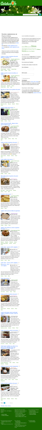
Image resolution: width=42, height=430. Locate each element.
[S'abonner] (10, 59)
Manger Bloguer (18, 421)
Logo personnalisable (32, 414)
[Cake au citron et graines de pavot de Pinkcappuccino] (5, 298)
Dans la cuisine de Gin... (15, 92)
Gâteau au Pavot (35, 49)
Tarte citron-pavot (5, 278)
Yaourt (13, 379)
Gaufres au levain (4, 327)
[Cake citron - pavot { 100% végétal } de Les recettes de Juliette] (5, 251)
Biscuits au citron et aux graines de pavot (10, 89)
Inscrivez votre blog (32, 410)
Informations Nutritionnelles (21, 422)
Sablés (2, 120)
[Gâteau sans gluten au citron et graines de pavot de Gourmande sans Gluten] (5, 233)
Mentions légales (4, 414)
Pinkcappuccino (14, 178)
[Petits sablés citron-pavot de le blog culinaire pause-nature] (5, 163)
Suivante (11, 402)
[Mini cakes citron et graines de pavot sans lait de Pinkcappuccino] (5, 181)
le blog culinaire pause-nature (14, 161)
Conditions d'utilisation (5, 415)
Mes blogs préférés (11, 14)
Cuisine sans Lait (9, 190)
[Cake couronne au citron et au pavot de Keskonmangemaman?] (5, 334)
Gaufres (9, 327)
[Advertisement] (21, 24)
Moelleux (8, 85)
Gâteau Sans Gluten (4, 243)
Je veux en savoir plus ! (19, 413)
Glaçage (6, 363)
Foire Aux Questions (32, 413)
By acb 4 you (13, 367)
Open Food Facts (18, 425)
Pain (16, 138)
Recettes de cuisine (5, 421)
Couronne (2, 343)
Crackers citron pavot (6, 194)
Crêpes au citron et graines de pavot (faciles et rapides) (9, 57)
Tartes (14, 291)
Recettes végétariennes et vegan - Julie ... (15, 59)
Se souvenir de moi (26, 78)
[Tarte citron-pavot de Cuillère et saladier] (5, 282)
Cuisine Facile (13, 69)
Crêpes (6, 70)
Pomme (30, 51)
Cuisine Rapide (3, 69)
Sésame (32, 51)
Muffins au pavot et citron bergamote (9, 366)
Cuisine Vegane (24, 49)
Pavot (9, 70)
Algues (2, 138)
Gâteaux (2, 242)
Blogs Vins (3, 424)
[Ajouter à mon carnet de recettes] (10, 57)
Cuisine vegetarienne (4, 362)
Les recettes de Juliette (15, 248)
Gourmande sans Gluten (15, 230)
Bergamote (3, 380)
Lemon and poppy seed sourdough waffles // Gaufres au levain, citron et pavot (9, 313)
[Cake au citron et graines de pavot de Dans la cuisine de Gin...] (5, 146)
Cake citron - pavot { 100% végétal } (9, 247)
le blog (17, 416)
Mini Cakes (3, 190)
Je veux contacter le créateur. (20, 415)
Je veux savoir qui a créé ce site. (21, 414)
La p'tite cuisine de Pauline (14, 385)
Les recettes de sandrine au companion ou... (15, 350)
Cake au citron (3, 85)
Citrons (2, 70)
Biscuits (9, 103)
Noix (1, 139)
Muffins (2, 379)
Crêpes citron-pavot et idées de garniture (10, 210)
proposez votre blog (37, 92)
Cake (11, 87)
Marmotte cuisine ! (14, 213)
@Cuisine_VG (20, 416)
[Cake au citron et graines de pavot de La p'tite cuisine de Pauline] (5, 387)
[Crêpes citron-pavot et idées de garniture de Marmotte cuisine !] (5, 216)
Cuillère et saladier (14, 109)
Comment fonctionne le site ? (34, 412)
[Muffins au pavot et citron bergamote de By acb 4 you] (5, 370)
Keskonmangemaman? (15, 331)
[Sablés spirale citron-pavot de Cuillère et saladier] (5, 111)
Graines (8, 69)
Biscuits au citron (4, 103)
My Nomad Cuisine (14, 316)
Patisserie (11, 242)
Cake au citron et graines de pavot (9, 142)
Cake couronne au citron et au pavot (9, 330)
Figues (6, 138)
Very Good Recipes (32, 421)
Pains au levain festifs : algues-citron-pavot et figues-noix (9, 124)
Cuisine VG (3, 14)
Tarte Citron (3, 291)
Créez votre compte (34, 81)
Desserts (6, 242)
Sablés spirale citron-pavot (7, 107)
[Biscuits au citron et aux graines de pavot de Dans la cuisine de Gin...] (5, 95)
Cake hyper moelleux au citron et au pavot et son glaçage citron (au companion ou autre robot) (9, 347)
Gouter (15, 242)
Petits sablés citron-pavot (7, 159)
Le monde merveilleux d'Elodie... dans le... (14, 126)
